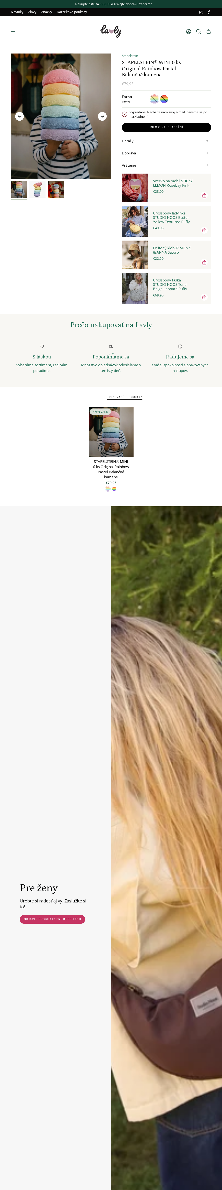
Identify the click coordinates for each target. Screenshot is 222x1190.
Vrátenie (129, 165)
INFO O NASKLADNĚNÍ (166, 127)
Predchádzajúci (19, 116)
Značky (46, 12)
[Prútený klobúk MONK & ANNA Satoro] (135, 255)
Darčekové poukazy (72, 12)
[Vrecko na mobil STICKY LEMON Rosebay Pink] (135, 188)
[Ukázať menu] (13, 32)
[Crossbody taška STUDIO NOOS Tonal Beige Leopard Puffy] (135, 288)
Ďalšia (102, 116)
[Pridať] (204, 195)
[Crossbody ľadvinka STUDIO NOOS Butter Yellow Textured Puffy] (135, 221)
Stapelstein (130, 56)
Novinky (17, 12)
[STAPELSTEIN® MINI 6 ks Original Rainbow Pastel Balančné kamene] (111, 432)
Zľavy (32, 12)
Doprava (129, 153)
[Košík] (209, 32)
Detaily (128, 140)
